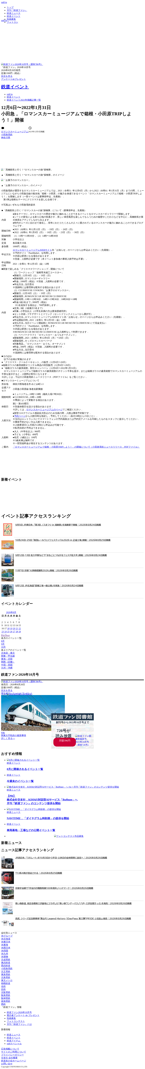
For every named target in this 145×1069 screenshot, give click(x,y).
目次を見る (6, 690)
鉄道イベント (13, 16)
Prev (3, 635)
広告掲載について (10, 1049)
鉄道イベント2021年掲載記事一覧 (24, 100)
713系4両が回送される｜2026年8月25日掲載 (38, 873)
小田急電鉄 (6, 134)
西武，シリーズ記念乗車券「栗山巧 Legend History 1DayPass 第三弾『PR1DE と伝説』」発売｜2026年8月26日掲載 (73, 919)
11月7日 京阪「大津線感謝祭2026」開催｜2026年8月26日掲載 (46, 570)
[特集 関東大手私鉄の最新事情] (33, 730)
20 (14, 628)
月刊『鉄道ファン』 (17, 10)
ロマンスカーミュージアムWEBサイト (32, 250)
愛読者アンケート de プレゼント (23, 1015)
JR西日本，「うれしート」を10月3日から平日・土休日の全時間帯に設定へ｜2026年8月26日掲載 (61, 858)
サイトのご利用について (13, 1052)
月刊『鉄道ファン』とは (19, 1024)
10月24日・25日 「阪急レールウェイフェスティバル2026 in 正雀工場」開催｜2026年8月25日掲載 (62, 540)
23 (3, 631)
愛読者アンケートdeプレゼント (17, 693)
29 (20, 631)
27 (14, 631)
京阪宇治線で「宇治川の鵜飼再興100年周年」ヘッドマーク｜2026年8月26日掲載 (54, 888)
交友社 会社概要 (9, 1058)
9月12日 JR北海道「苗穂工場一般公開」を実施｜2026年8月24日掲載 (49, 586)
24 (5, 631)
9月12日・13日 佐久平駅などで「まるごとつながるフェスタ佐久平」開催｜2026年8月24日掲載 (61, 555)
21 (17, 628)
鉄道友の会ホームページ (13, 1061)
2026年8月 (11, 612)
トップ (10, 7)
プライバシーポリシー (12, 1055)
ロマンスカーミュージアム (14, 131)
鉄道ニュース (13, 13)
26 (11, 631)
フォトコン (12, 22)
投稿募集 (11, 19)
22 (20, 628)
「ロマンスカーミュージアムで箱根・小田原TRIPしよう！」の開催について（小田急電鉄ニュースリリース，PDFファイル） (76, 447)
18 (8, 628)
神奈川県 (5, 137)
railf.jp (4, 2)
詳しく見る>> (8, 738)
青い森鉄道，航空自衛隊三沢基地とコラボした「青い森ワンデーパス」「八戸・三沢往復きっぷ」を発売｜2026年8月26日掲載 (73, 903)
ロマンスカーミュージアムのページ (44, 409)
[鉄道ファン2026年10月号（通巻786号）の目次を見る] (22, 64)
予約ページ (19, 416)
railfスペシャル (14, 1043)
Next (7, 635)
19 (11, 628)
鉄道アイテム (13, 1040)
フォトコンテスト (16, 1021)
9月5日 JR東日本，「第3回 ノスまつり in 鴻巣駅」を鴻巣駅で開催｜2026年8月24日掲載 (58, 525)
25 (8, 631)
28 (17, 631)
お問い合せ (6, 1063)
